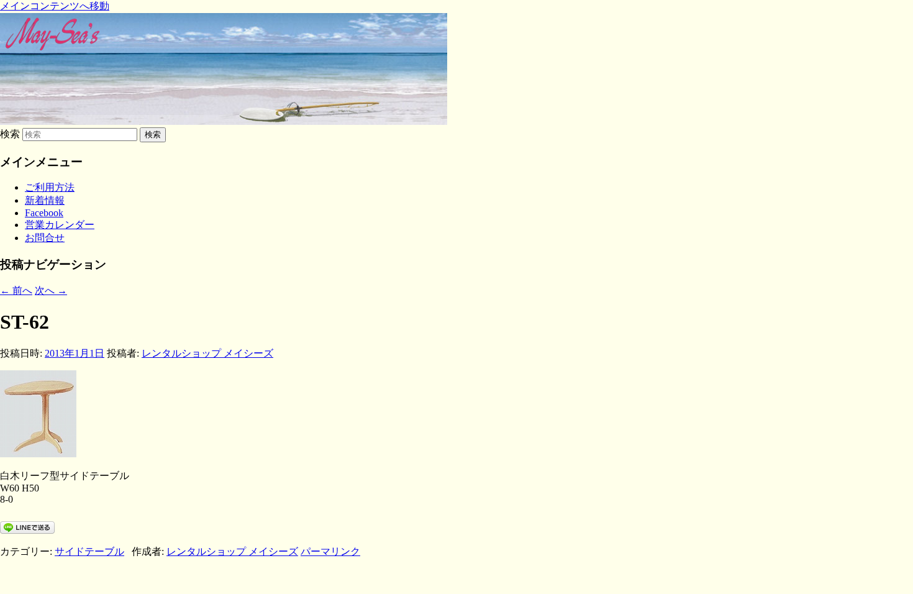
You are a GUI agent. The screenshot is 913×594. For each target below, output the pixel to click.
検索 (10, 134)
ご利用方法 (50, 187)
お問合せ (45, 237)
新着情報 (45, 200)
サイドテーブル (89, 551)
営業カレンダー (59, 224)
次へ (51, 290)
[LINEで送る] (27, 526)
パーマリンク (330, 551)
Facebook (44, 213)
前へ (16, 290)
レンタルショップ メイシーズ (207, 353)
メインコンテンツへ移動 (54, 6)
